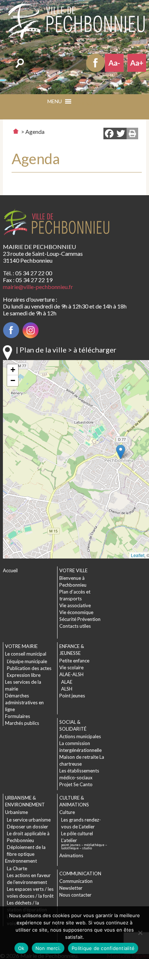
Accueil (10, 570)
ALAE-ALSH (71, 674)
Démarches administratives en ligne (24, 702)
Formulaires (17, 716)
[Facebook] (109, 134)
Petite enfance (74, 661)
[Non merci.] (140, 932)
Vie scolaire (71, 667)
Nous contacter (75, 895)
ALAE (66, 682)
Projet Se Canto (76, 784)
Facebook (95, 62)
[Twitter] (121, 134)
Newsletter (70, 888)
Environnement (21, 861)
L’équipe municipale (27, 661)
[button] (86, 104)
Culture (67, 812)
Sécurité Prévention (80, 619)
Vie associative (75, 605)
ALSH (66, 689)
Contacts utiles (75, 626)
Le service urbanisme (29, 820)
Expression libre (24, 675)
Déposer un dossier (27, 826)
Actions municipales (80, 736)
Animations (71, 855)
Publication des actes (29, 668)
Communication (76, 881)
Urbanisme (16, 812)
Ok (21, 948)
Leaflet (137, 555)
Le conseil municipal (25, 654)
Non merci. (48, 948)
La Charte (17, 868)
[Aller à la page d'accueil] (16, 131)
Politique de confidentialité (103, 948)
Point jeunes (72, 696)
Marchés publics (22, 723)
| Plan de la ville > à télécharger (66, 349)
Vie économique (76, 612)
